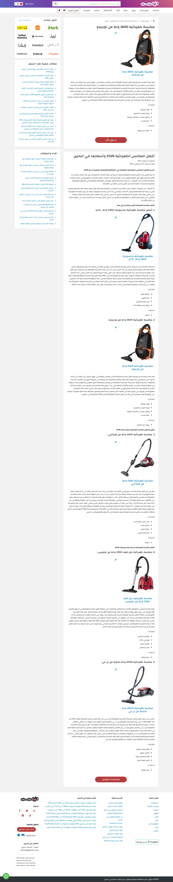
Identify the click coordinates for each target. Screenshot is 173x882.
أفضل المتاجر (50, 20)
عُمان (157, 816)
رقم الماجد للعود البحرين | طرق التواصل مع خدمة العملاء (38, 160)
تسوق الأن (110, 140)
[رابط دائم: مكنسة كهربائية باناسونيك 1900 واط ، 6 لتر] (116, 217)
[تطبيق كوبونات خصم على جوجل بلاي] (64, 10)
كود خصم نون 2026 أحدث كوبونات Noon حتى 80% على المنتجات (71, 809)
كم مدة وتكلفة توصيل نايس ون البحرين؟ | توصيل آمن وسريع (38, 206)
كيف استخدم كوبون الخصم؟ (112, 826)
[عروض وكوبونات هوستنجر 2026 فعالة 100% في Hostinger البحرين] (37, 36)
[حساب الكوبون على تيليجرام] (23, 815)
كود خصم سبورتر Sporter (113, 840)
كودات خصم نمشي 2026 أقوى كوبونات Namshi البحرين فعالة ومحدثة (70, 820)
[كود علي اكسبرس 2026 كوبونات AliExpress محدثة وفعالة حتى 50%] (53, 53)
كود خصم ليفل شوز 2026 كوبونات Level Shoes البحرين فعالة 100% (71, 813)
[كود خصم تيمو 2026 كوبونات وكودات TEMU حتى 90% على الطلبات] (37, 27)
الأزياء (118, 10)
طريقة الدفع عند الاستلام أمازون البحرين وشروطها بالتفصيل (39, 179)
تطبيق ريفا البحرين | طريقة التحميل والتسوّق (38, 184)
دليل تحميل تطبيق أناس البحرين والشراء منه (38, 200)
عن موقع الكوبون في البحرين (114, 818)
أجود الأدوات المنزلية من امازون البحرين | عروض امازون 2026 (36, 77)
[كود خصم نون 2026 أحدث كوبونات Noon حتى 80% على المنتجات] (22, 27)
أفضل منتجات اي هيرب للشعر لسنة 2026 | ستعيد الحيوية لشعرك (38, 102)
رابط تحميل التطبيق (26, 829)
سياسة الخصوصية (116, 823)
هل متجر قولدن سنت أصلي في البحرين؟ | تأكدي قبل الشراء (36, 195)
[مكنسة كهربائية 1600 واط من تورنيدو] (137, 48)
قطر (157, 820)
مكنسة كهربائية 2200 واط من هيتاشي (137, 482)
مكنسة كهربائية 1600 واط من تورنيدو (137, 73)
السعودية (155, 803)
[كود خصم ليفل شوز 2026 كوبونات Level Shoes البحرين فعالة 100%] (53, 36)
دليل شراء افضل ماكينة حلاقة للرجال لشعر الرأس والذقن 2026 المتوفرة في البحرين (36, 134)
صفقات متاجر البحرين (115, 806)
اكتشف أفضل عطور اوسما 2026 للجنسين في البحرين (37, 212)
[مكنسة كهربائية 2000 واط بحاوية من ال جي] (137, 684)
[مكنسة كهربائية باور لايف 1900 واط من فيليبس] (137, 575)
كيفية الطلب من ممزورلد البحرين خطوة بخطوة (37, 223)
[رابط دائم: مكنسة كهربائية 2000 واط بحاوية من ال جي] (116, 669)
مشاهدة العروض (111, 779)
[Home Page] (150, 3)
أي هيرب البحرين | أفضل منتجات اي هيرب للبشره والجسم (36, 140)
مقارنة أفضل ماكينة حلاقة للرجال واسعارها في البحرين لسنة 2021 (36, 115)
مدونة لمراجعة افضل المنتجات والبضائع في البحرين (121, 21)
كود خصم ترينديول (116, 830)
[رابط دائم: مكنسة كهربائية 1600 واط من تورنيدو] (116, 33)
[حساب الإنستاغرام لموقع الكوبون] (34, 810)
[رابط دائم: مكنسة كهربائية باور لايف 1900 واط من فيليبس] (116, 559)
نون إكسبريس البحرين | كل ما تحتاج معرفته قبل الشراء (36, 218)
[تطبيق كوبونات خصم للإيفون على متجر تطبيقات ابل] (59, 10)
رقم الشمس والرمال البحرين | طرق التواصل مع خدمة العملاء (37, 166)
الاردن (156, 827)
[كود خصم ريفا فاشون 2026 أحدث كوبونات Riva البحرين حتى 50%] (22, 45)
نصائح (126, 10)
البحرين (156, 813)
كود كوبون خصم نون (115, 833)
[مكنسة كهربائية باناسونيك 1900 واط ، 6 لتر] (137, 232)
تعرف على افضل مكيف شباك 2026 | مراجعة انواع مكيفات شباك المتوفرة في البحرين (37, 127)
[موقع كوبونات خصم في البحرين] (154, 21)
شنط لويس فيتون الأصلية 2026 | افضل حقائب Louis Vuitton (37, 96)
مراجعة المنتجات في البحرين (112, 837)
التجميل (97, 10)
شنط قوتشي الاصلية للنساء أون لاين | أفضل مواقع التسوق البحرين (38, 89)
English (30, 4)
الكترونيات (86, 10)
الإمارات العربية (153, 806)
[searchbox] (90, 3)
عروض (133, 10)
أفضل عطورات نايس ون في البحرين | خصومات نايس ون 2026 (37, 108)
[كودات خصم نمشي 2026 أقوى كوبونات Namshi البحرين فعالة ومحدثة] (22, 36)
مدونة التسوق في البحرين (113, 809)
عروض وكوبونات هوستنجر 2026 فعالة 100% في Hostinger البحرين (71, 816)
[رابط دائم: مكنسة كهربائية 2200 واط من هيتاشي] (116, 442)
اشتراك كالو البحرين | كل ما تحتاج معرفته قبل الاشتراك (37, 189)
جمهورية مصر (154, 823)
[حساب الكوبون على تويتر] (27, 810)
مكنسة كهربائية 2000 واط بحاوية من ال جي (137, 710)
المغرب (156, 830)
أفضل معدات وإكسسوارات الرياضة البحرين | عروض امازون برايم (38, 83)
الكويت (156, 809)
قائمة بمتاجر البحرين (115, 803)
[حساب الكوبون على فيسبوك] (20, 810)
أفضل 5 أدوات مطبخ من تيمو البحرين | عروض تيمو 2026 (37, 70)
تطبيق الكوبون (73, 10)
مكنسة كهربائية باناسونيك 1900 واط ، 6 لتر (137, 258)
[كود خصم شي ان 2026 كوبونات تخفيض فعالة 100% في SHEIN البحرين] (37, 53)
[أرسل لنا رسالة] (6, 876)
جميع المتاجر (144, 10)
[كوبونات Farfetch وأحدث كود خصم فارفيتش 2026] (22, 53)
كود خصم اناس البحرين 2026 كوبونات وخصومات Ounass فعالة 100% (70, 823)
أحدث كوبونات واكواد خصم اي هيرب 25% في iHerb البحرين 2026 (72, 803)
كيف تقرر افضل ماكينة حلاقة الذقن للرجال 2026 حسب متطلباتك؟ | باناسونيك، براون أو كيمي (36, 121)
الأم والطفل (107, 10)
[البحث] (55, 3)
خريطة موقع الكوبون (115, 813)
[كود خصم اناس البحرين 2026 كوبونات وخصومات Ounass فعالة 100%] (53, 45)
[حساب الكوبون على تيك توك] (30, 815)
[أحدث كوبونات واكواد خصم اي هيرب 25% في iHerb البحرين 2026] (53, 27)
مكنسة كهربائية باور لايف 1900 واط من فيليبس (137, 600)
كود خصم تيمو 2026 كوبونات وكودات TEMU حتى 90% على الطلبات (70, 806)
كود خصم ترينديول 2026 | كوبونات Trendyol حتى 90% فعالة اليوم (71, 827)
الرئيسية (156, 10)
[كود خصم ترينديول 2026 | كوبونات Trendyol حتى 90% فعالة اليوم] (37, 45)
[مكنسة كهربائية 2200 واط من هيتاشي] (137, 457)
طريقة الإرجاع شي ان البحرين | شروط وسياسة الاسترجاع (37, 173)
